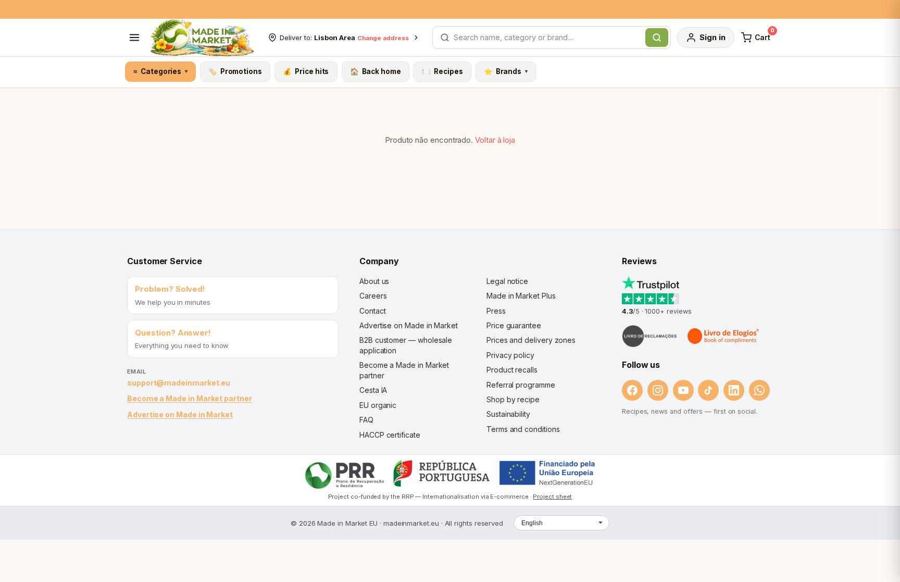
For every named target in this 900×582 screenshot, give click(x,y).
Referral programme (520, 384)
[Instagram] (657, 390)
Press (496, 310)
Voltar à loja (495, 140)
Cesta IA (373, 390)
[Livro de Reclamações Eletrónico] (649, 336)
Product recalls (512, 369)
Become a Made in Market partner (189, 398)
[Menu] (134, 37)
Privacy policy (510, 355)
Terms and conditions (523, 429)
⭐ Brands (506, 71)
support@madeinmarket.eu (178, 382)
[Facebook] (632, 390)
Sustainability (508, 414)
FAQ (366, 419)
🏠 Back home (375, 71)
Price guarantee (513, 325)
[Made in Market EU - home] (202, 37)
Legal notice (507, 281)
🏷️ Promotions (235, 71)
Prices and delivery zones (531, 340)
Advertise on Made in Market (180, 414)
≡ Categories (160, 71)
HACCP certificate (389, 434)
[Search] (656, 37)
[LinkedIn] (733, 390)
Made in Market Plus (521, 295)
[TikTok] (708, 390)
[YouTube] (683, 390)
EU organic (377, 405)
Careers (372, 295)
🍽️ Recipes (442, 71)
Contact (372, 310)
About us (374, 281)
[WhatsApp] (759, 390)
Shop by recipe (513, 399)
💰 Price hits (306, 71)
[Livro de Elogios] (723, 336)
